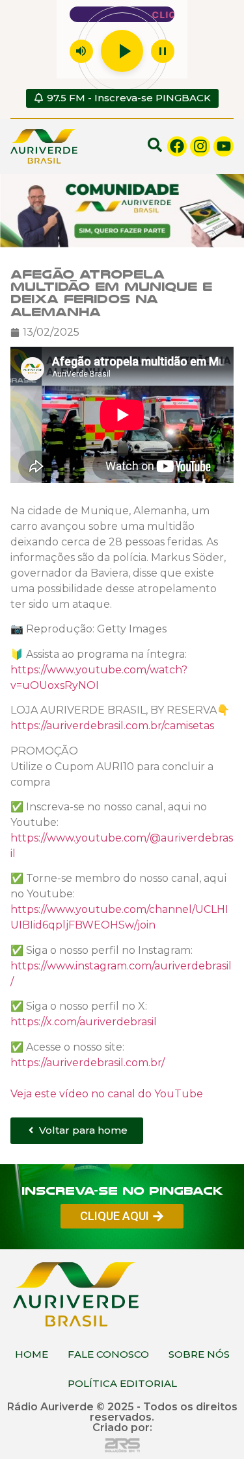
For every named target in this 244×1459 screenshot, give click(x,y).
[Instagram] (200, 146)
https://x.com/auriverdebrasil (83, 1021)
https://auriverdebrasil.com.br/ (87, 1062)
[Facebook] (177, 146)
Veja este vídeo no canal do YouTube (106, 1093)
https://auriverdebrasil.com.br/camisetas (112, 725)
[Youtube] (223, 146)
